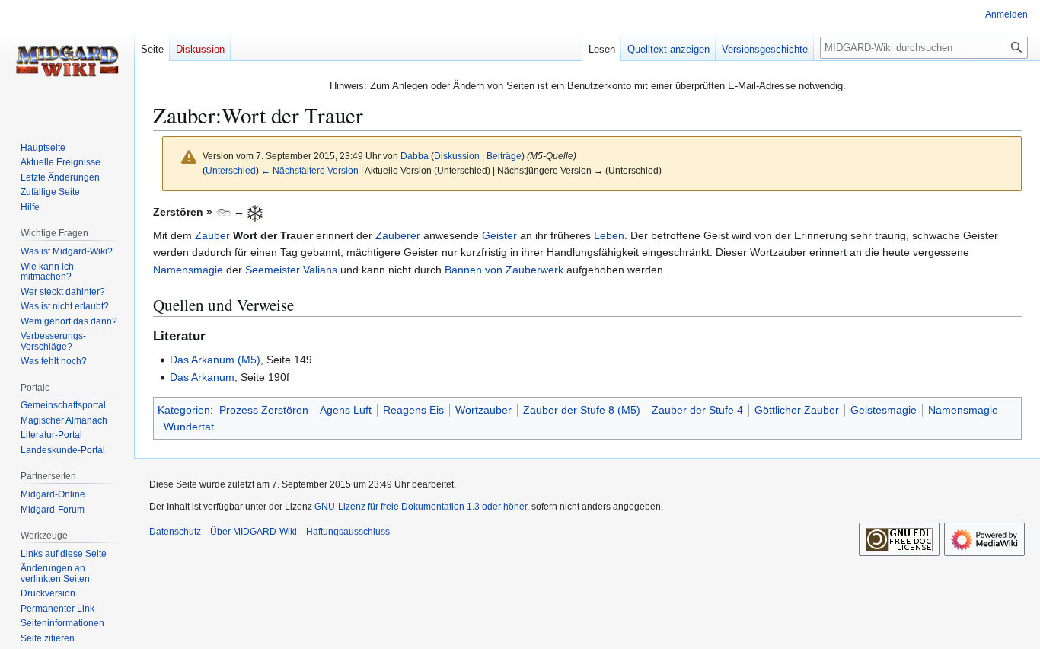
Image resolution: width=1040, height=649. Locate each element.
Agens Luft (346, 410)
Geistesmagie (883, 410)
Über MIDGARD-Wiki (253, 531)
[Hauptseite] (67, 61)
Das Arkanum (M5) (215, 359)
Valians (320, 270)
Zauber (212, 235)
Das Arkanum (202, 377)
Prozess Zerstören (263, 410)
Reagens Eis (413, 410)
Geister (499, 235)
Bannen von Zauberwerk (504, 270)
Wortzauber (483, 410)
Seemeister (272, 270)
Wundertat (189, 426)
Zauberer (397, 235)
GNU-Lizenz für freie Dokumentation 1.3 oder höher (420, 506)
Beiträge (504, 156)
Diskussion (457, 156)
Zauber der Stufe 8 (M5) (581, 410)
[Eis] (255, 212)
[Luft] (223, 212)
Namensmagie (188, 270)
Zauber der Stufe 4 (697, 410)
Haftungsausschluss (348, 531)
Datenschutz (175, 531)
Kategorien (184, 410)
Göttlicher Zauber (796, 410)
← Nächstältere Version (310, 170)
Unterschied (231, 170)
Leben (609, 235)
